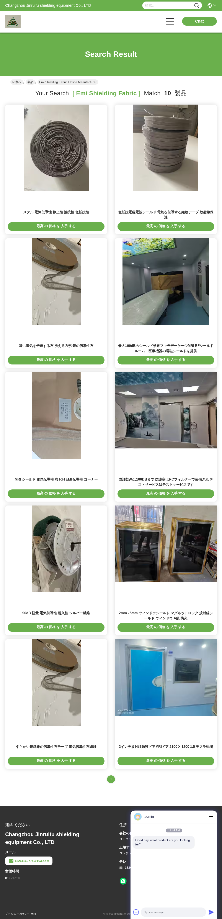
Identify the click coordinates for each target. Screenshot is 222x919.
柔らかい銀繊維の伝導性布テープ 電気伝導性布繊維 (56, 746)
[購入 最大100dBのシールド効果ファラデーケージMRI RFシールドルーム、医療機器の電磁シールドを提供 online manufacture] (165, 281)
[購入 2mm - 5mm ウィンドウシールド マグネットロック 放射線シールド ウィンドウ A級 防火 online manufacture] (166, 543)
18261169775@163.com (32, 861)
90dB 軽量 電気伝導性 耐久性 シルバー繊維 (56, 613)
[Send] (211, 912)
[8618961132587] (123, 881)
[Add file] (136, 912)
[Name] (196, 5)
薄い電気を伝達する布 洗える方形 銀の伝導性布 (56, 346)
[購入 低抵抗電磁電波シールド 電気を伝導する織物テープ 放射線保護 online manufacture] (165, 147)
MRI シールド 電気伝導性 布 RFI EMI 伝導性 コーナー (56, 479)
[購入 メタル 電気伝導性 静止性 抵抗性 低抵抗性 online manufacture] (56, 147)
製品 (30, 82)
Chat (199, 21)
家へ (18, 82)
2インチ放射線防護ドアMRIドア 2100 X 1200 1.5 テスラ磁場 (166, 746)
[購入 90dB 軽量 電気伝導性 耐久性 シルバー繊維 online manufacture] (56, 548)
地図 (33, 913)
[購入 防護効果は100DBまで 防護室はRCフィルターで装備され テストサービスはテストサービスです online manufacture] (166, 410)
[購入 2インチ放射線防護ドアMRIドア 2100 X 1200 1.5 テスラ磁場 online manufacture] (166, 677)
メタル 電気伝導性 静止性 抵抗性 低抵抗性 (56, 212)
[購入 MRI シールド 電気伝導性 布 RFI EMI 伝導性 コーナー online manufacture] (56, 415)
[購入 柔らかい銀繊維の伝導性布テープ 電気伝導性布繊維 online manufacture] (56, 682)
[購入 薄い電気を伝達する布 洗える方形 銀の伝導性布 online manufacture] (56, 281)
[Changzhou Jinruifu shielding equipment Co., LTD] (29, 21)
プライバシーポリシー (17, 913)
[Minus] (211, 816)
